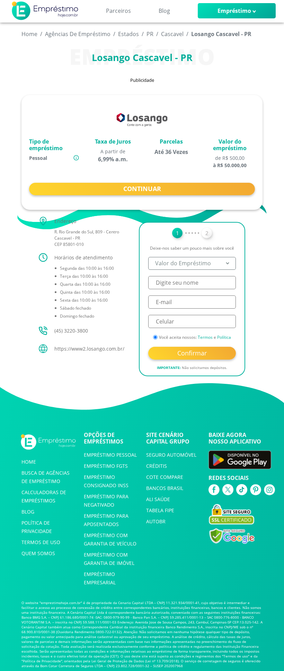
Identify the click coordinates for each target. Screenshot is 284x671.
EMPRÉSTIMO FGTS (106, 466)
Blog (164, 11)
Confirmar (192, 353)
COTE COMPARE (164, 477)
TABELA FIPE (160, 510)
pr (150, 34)
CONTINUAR (142, 188)
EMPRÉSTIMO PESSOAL (110, 454)
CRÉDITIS (156, 466)
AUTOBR (156, 521)
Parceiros (118, 11)
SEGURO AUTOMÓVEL (171, 454)
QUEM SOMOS (38, 553)
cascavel (172, 34)
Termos (205, 337)
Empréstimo (234, 11)
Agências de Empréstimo (77, 34)
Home (29, 34)
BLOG (27, 511)
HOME (28, 461)
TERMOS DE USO (40, 542)
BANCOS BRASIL (164, 488)
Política (224, 337)
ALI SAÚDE (158, 499)
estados (128, 34)
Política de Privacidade (42, 661)
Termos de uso (235, 656)
